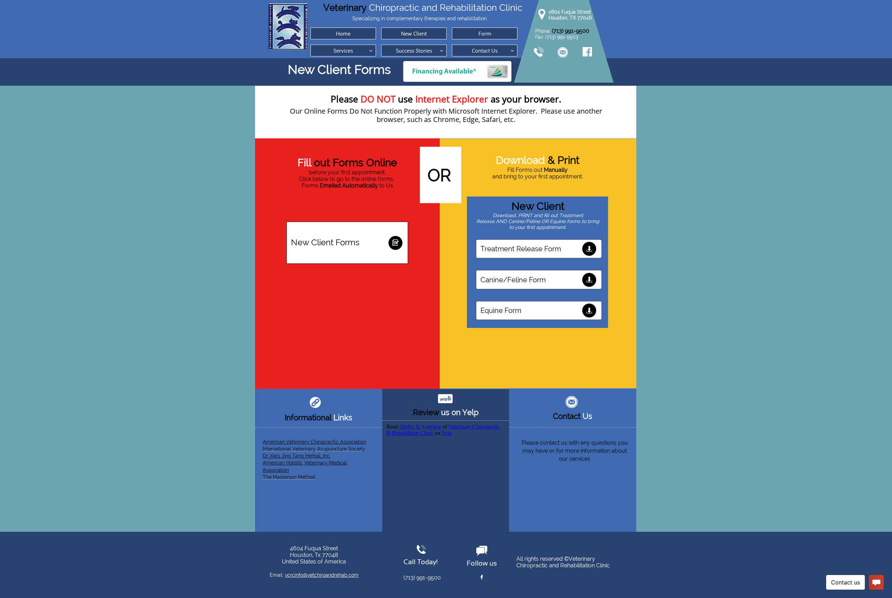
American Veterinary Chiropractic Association (314, 442)
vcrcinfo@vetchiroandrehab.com (322, 575)
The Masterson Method (289, 477)
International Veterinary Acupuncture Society (314, 449)
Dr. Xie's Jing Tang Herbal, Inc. (297, 456)
